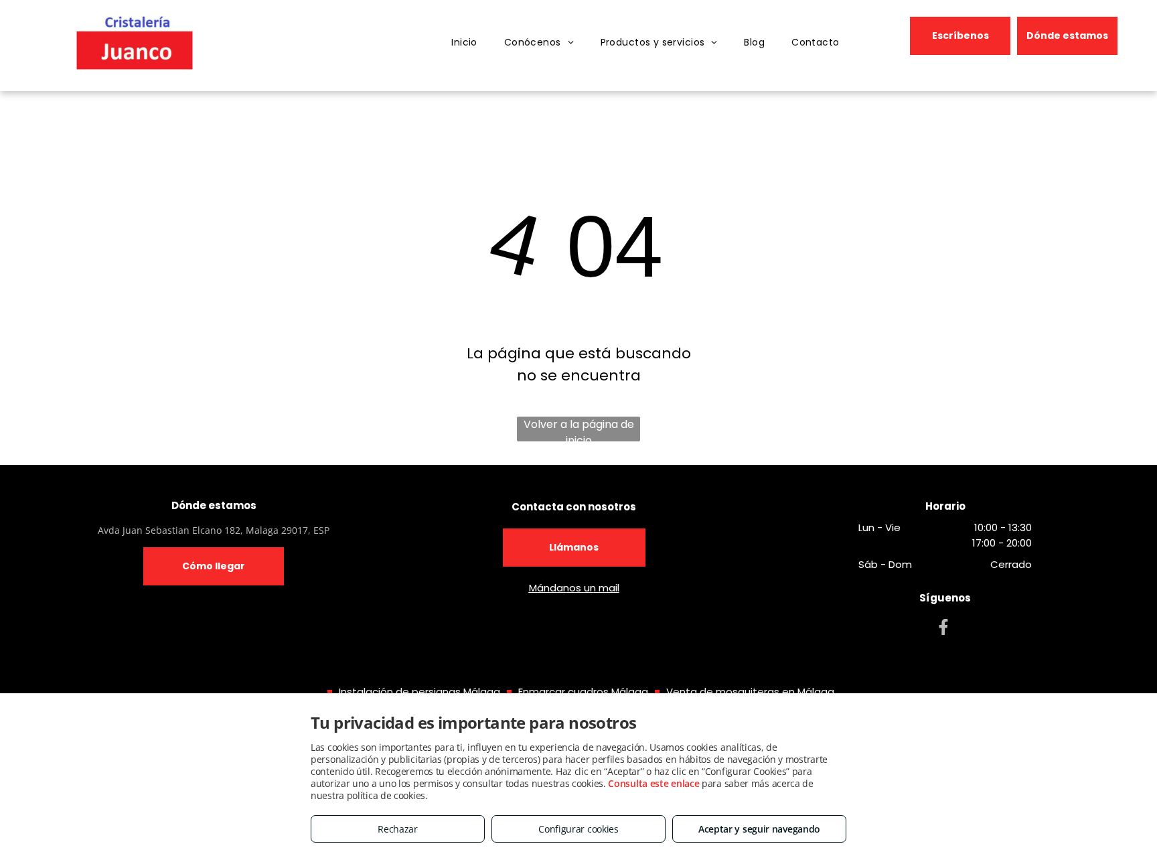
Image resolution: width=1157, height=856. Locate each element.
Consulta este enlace (653, 783)
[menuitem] (464, 42)
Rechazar (398, 829)
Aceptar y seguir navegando (759, 829)
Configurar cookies (578, 829)
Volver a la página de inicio (579, 429)
